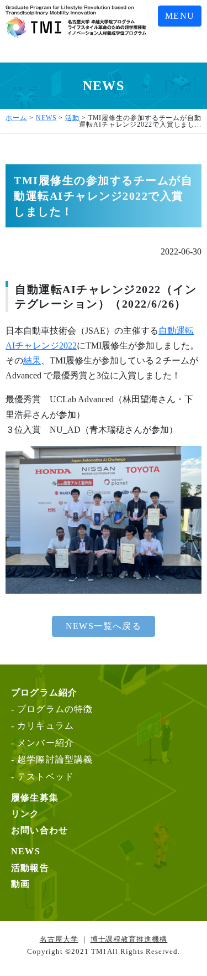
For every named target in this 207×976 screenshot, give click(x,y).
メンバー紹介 (45, 742)
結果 (32, 360)
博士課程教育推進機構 (129, 939)
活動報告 (30, 868)
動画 (20, 884)
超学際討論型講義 (55, 759)
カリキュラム (45, 725)
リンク (25, 813)
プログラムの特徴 (55, 709)
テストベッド (45, 776)
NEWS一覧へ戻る (103, 626)
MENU (179, 15)
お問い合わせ (39, 830)
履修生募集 (35, 797)
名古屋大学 (59, 939)
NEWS (25, 851)
